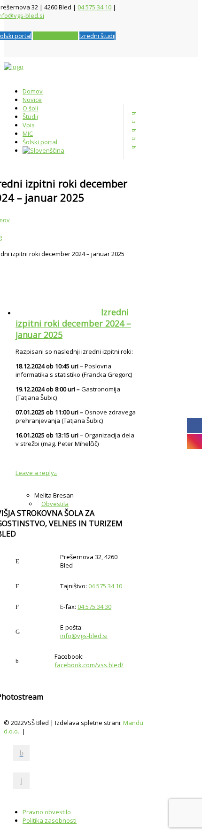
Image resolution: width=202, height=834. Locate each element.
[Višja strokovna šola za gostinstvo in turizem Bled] (67, 70)
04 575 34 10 (94, 7)
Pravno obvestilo (47, 812)
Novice (32, 99)
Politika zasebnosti (50, 820)
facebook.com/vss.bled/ (89, 665)
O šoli (30, 108)
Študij (30, 116)
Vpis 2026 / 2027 (55, 35)
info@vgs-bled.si (84, 635)
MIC (28, 133)
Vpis (29, 125)
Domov (33, 91)
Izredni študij (97, 35)
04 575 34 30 (94, 606)
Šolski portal (40, 142)
